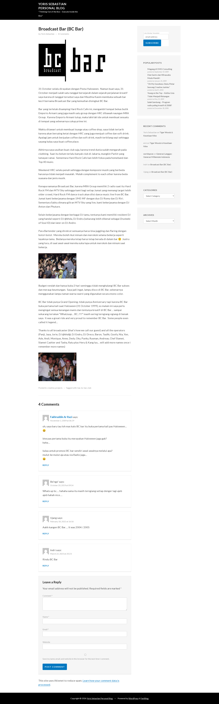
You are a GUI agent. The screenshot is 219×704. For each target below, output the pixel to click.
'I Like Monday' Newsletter (151, 33)
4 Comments (63, 34)
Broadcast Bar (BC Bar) (160, 164)
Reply (46, 465)
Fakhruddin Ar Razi (61, 416)
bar (78, 388)
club (89, 388)
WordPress (133, 698)
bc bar (84, 388)
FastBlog (145, 698)
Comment (47, 595)
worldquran (148, 154)
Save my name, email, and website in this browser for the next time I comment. (76, 659)
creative (50, 388)
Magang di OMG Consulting (159, 69)
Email (46, 629)
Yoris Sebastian (47, 34)
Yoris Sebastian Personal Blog (100, 698)
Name (46, 617)
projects (58, 388)
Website (46, 642)
